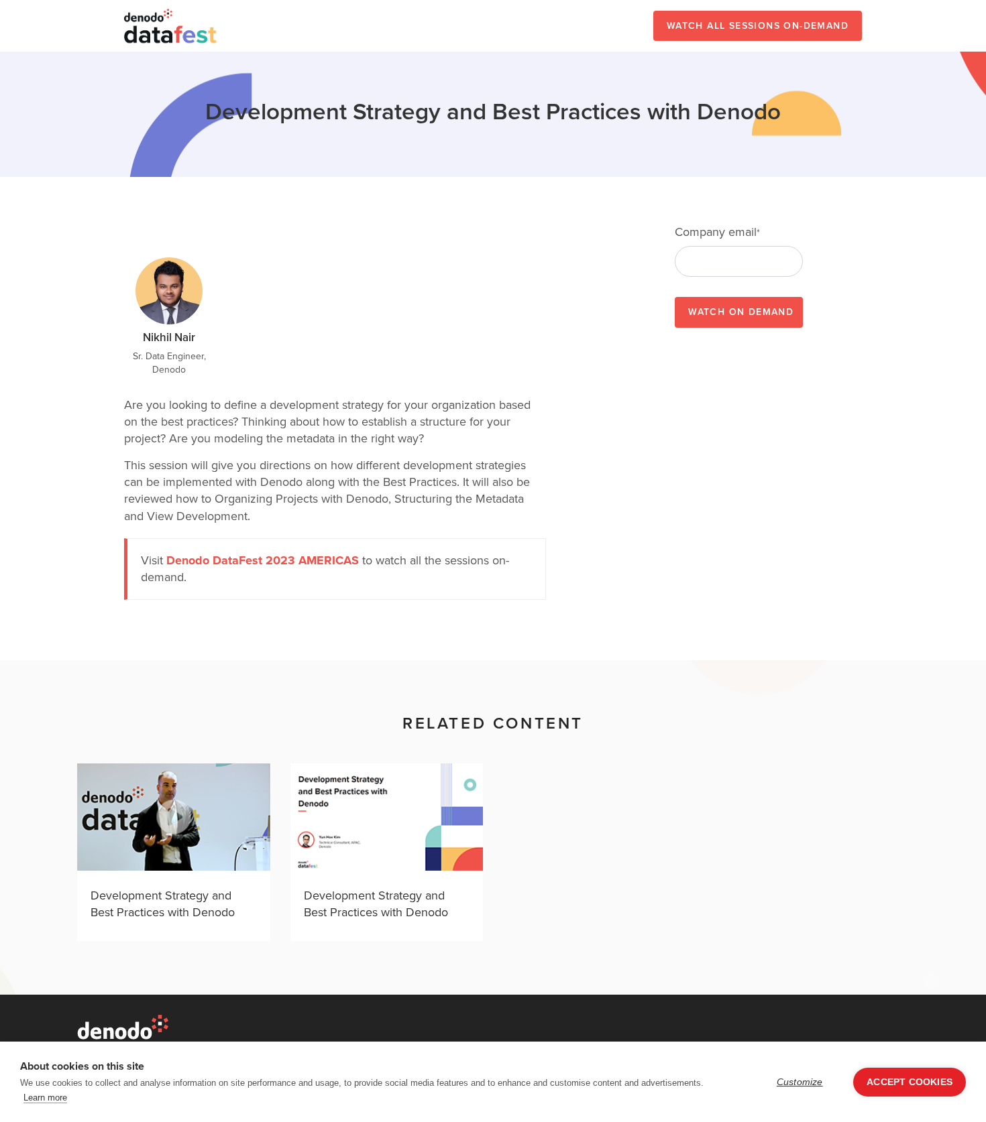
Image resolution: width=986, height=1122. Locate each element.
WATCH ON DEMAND (740, 312)
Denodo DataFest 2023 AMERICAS (262, 560)
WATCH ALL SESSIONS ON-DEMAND (757, 26)
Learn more (45, 1098)
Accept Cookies (909, 1082)
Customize (800, 1082)
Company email (717, 232)
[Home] (171, 26)
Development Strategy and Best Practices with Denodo (163, 904)
